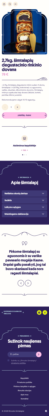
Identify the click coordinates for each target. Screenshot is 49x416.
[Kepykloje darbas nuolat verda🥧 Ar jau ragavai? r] (21, 319)
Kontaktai (24, 399)
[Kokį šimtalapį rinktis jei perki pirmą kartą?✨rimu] (32, 319)
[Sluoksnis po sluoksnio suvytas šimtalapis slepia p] (46, 319)
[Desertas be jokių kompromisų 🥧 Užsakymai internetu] (9, 319)
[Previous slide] (21, 283)
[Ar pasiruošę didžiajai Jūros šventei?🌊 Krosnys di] (14, 319)
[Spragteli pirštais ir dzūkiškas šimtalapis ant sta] (27, 319)
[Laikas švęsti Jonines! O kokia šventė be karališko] (25, 319)
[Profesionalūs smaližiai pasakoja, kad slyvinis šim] (23, 319)
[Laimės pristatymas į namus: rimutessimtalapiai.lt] (7, 319)
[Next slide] (28, 283)
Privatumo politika (24, 382)
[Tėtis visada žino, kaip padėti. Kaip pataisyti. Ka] (37, 319)
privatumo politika (18, 363)
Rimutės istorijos (24, 390)
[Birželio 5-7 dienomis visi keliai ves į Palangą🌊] (35, 319)
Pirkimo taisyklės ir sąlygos (24, 386)
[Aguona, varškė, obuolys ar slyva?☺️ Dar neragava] (11, 319)
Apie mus (24, 395)
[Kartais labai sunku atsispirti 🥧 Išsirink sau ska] (16, 319)
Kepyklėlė (25, 378)
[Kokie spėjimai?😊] (2, 319)
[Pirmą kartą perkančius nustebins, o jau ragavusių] (30, 319)
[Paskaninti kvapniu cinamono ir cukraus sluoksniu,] (42, 319)
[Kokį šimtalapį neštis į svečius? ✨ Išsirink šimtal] (44, 319)
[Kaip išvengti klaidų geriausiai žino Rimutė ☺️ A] (39, 319)
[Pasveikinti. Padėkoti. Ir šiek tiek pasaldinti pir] (4, 319)
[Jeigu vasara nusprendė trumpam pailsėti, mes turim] (18, 319)
